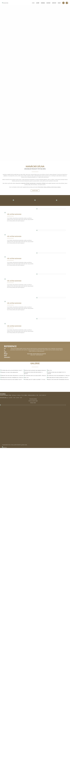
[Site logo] (5, 2)
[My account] (63, 3)
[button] (8, 351)
